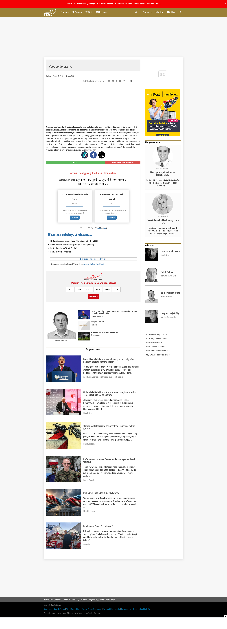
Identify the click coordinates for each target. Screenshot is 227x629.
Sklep (135, 609)
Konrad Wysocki (88, 480)
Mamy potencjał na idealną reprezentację (162, 173)
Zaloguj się (159, 12)
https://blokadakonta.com (155, 346)
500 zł (107, 289)
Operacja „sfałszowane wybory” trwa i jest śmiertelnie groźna (109, 427)
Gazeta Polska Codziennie (92, 609)
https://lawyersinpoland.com (156, 338)
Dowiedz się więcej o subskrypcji (93, 259)
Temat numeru (97, 316)
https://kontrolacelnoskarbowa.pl (157, 350)
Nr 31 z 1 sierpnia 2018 (67, 76)
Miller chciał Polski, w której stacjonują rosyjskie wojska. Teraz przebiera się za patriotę (109, 393)
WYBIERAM (75, 217)
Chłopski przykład (97, 322)
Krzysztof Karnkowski (168, 276)
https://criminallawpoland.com (156, 334)
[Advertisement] (113, 37)
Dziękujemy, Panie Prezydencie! (98, 526)
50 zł (79, 289)
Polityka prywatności (107, 600)
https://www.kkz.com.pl (153, 342)
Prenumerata (147, 12)
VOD (68, 609)
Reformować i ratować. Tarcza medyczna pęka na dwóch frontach (109, 460)
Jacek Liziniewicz (61, 341)
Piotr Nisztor (118, 377)
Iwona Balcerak (162, 216)
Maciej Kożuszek (89, 511)
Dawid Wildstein (89, 444)
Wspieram (93, 296)
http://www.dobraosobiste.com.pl (157, 355)
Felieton (94, 325)
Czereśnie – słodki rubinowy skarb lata (163, 221)
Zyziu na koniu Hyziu (170, 251)
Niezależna (48, 609)
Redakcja (86, 544)
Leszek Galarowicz (162, 168)
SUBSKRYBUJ (67, 180)
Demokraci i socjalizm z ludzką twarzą (101, 493)
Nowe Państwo (59, 609)
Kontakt (58, 600)
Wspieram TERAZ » (154, 3)
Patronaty (75, 600)
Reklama (84, 600)
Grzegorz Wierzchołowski (104, 377)
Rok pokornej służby (169, 313)
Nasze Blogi (75, 609)
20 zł (70, 289)
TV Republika (108, 609)
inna (116, 289)
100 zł (88, 289)
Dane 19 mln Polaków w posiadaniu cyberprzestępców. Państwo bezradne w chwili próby (114, 312)
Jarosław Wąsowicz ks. (168, 317)
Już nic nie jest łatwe (170, 292)
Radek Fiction (166, 272)
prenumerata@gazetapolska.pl (93, 264)
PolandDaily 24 (144, 609)
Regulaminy (93, 600)
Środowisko (95, 335)
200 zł (97, 289)
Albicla (117, 609)
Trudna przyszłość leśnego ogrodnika (104, 333)
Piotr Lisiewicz (88, 413)
